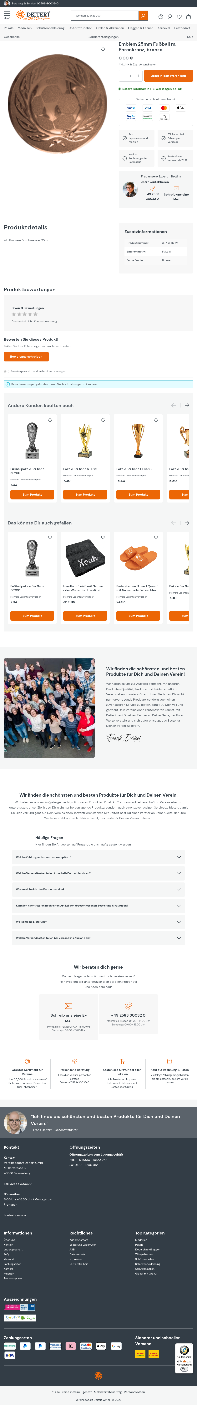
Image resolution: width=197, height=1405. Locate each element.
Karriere (8, 1268)
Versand (9, 1259)
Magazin (9, 1273)
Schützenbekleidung (147, 1264)
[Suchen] (143, 16)
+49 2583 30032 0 (152, 196)
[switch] (184, 1369)
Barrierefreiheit (78, 1264)
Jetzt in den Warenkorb (168, 76)
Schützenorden (144, 1259)
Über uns (9, 1240)
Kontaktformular (15, 1215)
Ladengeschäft (13, 1249)
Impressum (76, 1259)
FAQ (6, 1254)
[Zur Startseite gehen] (37, 15)
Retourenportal (13, 1278)
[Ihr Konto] (170, 17)
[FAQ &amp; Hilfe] (160, 17)
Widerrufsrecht (78, 1240)
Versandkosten (134, 1392)
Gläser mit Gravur (146, 1273)
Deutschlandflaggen (147, 1249)
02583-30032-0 (47, 3)
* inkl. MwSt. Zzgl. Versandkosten (137, 64)
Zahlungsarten (12, 1264)
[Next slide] (187, 405)
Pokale (139, 1244)
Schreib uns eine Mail (176, 196)
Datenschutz (77, 1254)
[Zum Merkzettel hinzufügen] (103, 49)
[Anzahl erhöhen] (138, 75)
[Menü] (8, 15)
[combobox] (105, 16)
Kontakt (8, 1244)
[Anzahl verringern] (123, 75)
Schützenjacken (144, 1268)
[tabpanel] (57, 240)
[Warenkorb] (188, 17)
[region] (57, 105)
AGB (72, 1249)
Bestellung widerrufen (82, 1244)
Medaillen (141, 1240)
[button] (98, 857)
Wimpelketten (144, 1254)
